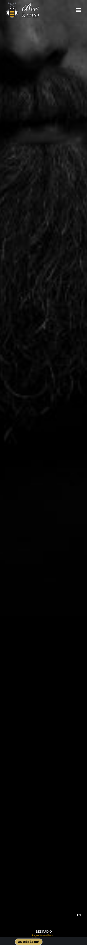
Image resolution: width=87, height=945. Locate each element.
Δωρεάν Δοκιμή (28, 941)
